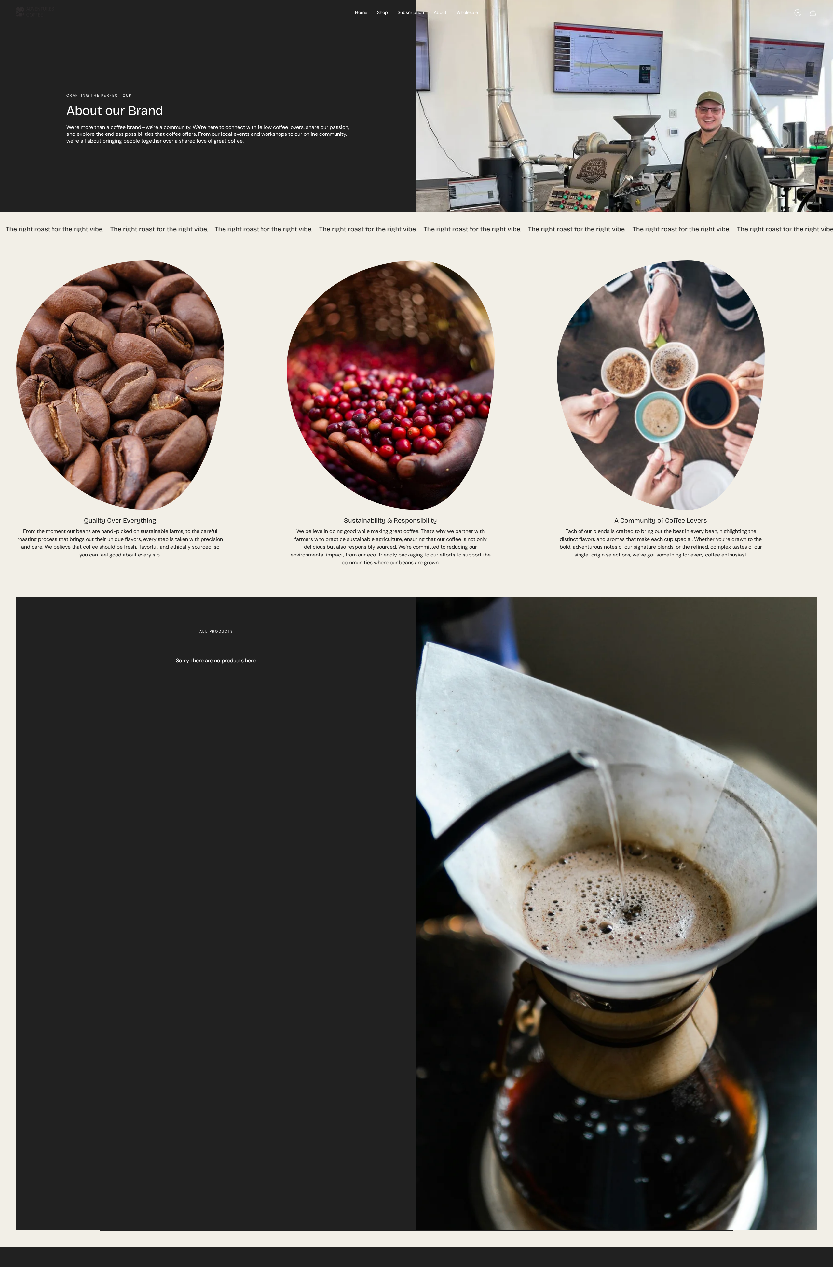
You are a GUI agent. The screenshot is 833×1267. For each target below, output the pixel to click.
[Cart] (812, 12)
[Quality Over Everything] (120, 385)
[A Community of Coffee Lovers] (661, 385)
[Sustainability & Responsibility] (391, 385)
